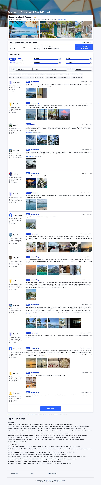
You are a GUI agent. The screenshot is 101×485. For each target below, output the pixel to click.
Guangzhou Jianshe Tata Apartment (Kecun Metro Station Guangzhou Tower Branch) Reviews (30, 463)
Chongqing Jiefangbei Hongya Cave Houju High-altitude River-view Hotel (44, 439)
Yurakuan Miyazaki (69, 433)
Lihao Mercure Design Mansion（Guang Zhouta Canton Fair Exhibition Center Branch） (61, 437)
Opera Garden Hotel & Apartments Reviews (18, 424)
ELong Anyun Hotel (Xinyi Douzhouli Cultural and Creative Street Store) (25, 435)
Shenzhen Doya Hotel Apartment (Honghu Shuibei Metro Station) (23, 437)
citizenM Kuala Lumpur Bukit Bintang (16, 439)
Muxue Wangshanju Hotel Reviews (68, 459)
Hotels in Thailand (22, 415)
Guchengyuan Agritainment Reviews (39, 426)
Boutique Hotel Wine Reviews (84, 430)
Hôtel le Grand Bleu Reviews (43, 433)
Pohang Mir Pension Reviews (36, 424)
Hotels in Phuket (32, 415)
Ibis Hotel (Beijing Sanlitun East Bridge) (78, 435)
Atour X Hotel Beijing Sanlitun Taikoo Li (17, 441)
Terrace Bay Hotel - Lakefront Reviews (80, 426)
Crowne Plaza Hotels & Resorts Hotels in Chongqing (34, 459)
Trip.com (10, 415)
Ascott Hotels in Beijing (53, 459)
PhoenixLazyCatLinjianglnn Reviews (62, 463)
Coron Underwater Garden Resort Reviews (59, 426)
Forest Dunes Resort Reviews (78, 428)
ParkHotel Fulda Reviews (58, 433)
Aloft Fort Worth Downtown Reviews (27, 433)
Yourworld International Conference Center (73, 439)
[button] (88, 2)
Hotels (14, 415)
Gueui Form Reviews (32, 430)
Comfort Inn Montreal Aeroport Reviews (60, 428)
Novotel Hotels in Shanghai (14, 459)
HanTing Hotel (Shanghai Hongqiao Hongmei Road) (55, 435)
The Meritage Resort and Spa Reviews (67, 430)
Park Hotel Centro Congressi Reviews (47, 430)
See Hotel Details (62, 19)
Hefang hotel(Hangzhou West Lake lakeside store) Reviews (46, 461)
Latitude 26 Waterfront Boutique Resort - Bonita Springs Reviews (23, 428)
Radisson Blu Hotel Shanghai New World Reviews (19, 461)
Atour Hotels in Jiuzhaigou (79, 456)
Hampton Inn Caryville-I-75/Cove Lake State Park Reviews (59, 424)
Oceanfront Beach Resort (43, 415)
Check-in (12, 46)
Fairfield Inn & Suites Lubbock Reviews (17, 430)
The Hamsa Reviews (12, 433)
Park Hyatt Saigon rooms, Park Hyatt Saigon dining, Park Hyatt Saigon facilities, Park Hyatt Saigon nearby (33, 456)
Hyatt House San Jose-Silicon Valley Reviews (18, 426)
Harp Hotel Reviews (45, 428)
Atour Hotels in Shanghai (66, 456)
